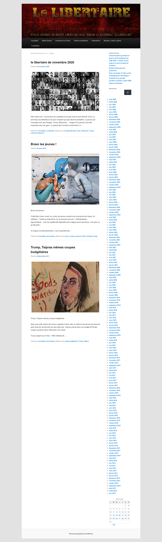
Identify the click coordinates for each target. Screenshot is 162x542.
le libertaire (85, 131)
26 (116, 518)
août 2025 (112, 129)
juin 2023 (112, 192)
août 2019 (112, 307)
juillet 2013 (113, 491)
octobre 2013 (113, 483)
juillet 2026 (113, 102)
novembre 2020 (114, 270)
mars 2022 (112, 230)
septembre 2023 (114, 187)
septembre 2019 (114, 305)
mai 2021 (112, 255)
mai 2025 (112, 137)
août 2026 (112, 99)
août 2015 (112, 428)
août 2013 (112, 488)
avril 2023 (112, 197)
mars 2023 (112, 200)
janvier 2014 (113, 475)
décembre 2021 (114, 237)
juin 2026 (112, 104)
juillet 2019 (113, 310)
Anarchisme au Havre (62, 40)
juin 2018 (112, 342)
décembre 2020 (114, 267)
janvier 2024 (113, 177)
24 (110, 518)
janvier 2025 (113, 147)
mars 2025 (112, 142)
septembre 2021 (114, 245)
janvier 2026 (113, 117)
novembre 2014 (114, 450)
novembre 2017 (114, 360)
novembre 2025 (114, 122)
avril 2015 (112, 438)
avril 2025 (112, 139)
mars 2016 (112, 410)
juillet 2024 (113, 162)
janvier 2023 (113, 205)
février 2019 (113, 322)
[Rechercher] (127, 92)
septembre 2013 (114, 486)
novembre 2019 (114, 300)
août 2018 (112, 337)
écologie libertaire (70, 131)
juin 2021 (112, 252)
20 (119, 515)
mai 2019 (112, 315)
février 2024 (113, 174)
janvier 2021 (113, 265)
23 (128, 515)
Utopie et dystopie (115, 83)
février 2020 (113, 292)
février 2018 (113, 353)
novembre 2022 (114, 210)
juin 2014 (112, 463)
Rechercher (113, 89)
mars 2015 (112, 440)
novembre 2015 (114, 420)
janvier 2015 (113, 445)
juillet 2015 (113, 430)
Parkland (89, 236)
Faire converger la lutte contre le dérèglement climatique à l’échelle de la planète (120, 75)
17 (110, 515)
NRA (84, 236)
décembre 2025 (114, 119)
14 (122, 512)
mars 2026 (112, 112)
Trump (91, 131)
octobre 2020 (113, 272)
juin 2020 (112, 282)
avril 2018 (112, 348)
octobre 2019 (113, 302)
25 (113, 518)
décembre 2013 (114, 478)
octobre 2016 (113, 393)
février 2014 (113, 473)
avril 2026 (112, 109)
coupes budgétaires (71, 341)
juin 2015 (112, 433)
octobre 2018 (113, 332)
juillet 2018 (113, 340)
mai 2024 (112, 167)
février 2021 (113, 262)
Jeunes (72, 236)
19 (116, 515)
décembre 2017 (114, 358)
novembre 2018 (114, 330)
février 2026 (113, 114)
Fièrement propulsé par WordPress (81, 534)
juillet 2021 (113, 250)
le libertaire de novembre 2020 (52, 62)
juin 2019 (112, 312)
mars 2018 (112, 350)
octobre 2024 (113, 154)
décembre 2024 (114, 149)
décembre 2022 (114, 207)
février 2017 (113, 383)
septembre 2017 (114, 365)
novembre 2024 (114, 152)
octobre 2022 (113, 212)
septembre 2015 (114, 425)
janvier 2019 (113, 325)
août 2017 (112, 368)
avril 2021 (112, 257)
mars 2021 (112, 260)
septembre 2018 (114, 335)
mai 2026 (112, 107)
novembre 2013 (114, 480)
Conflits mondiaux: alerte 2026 (120, 80)
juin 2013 (112, 493)
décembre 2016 (114, 388)
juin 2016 (112, 403)
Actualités (34, 40)
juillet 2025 (113, 132)
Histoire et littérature (81, 40)
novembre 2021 (114, 240)
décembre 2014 (114, 448)
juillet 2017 (113, 370)
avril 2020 (112, 287)
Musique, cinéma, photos (112, 40)
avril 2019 (112, 317)
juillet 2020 (113, 280)
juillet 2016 (113, 400)
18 (113, 515)
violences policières (37, 133)
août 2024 (112, 159)
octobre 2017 (113, 363)
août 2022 (112, 217)
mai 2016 (112, 405)
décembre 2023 (114, 179)
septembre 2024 (114, 157)
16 (128, 512)
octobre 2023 (113, 185)
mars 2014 (112, 470)
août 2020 (112, 277)
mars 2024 (112, 172)
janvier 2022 (113, 235)
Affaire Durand (47, 40)
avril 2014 (112, 468)
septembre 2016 (114, 395)
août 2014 (112, 458)
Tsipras (86, 341)
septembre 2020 (114, 275)
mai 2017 (112, 375)
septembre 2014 (114, 455)
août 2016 (112, 398)
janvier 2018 (113, 355)
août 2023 (112, 190)
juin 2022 (112, 222)
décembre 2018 (114, 328)
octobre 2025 (113, 124)
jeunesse (78, 236)
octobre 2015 (113, 423)
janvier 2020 (113, 295)
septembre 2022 (114, 215)
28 (122, 518)
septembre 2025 (114, 127)
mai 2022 (112, 225)
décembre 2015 (114, 418)
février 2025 (113, 144)
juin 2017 (112, 373)
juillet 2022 (113, 220)
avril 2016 (112, 408)
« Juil (113, 524)
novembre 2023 (114, 182)
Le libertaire (35, 46)
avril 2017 (112, 378)
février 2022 (113, 232)
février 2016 (113, 413)
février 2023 (113, 202)
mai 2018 (112, 345)
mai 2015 (112, 435)
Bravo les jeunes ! (43, 144)
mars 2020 (112, 290)
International (96, 40)
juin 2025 (112, 134)
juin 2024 (112, 164)
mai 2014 (112, 465)
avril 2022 (112, 227)
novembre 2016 (114, 390)
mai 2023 (112, 195)
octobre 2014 (113, 453)
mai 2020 (112, 285)
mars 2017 (112, 380)
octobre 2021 (113, 242)
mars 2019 (112, 320)
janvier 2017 (113, 385)
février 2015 (113, 443)
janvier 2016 (113, 415)
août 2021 (112, 247)
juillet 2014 (113, 460)
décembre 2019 (114, 297)
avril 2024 (112, 169)
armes (67, 236)
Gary (78, 131)
